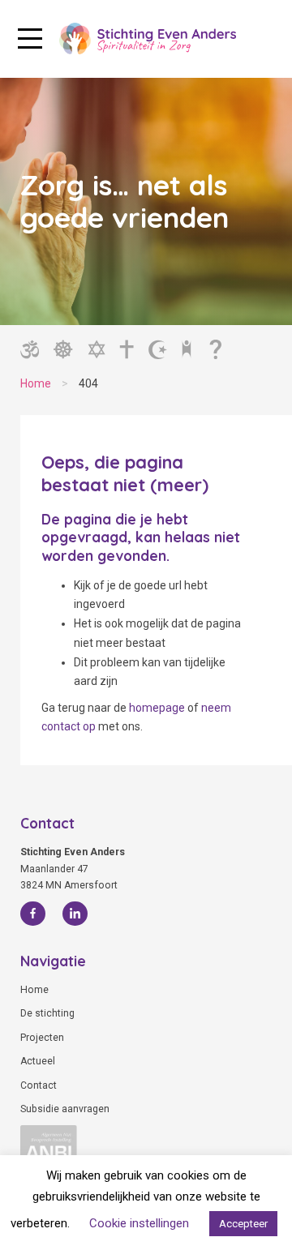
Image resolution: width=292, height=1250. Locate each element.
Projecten (42, 1037)
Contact (38, 1085)
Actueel (37, 1061)
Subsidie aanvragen (65, 1109)
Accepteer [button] (243, 1224)
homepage (157, 707)
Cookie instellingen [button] (139, 1223)
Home (34, 989)
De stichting (47, 1013)
